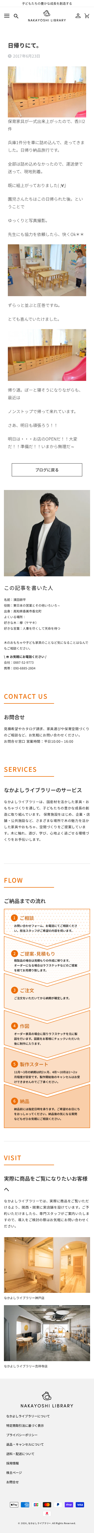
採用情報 (12, 1463)
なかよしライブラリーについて (28, 1416)
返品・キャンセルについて (25, 1444)
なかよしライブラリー (39, 1523)
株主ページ (14, 1473)
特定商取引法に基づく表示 (25, 1426)
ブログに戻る (47, 469)
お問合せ (12, 1482)
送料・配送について (20, 1454)
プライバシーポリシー (22, 1435)
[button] (6, 16)
